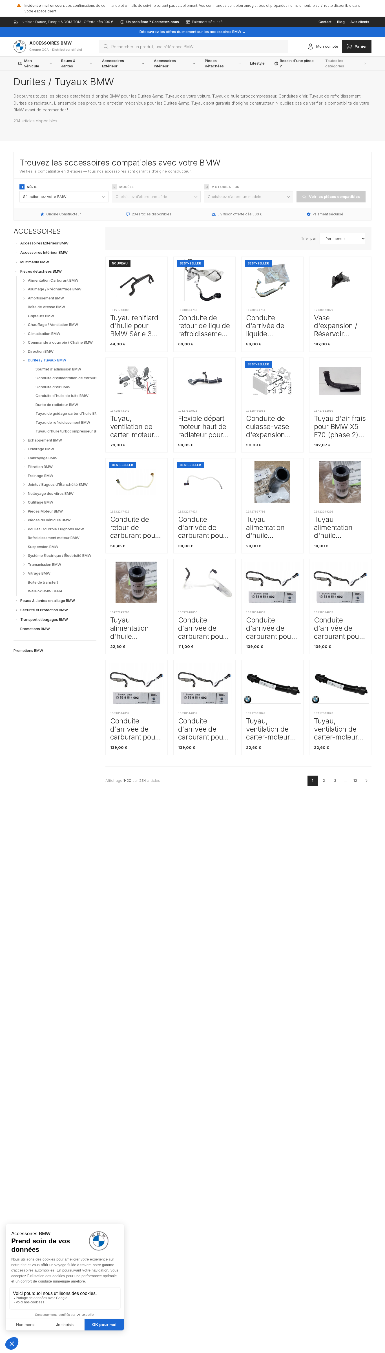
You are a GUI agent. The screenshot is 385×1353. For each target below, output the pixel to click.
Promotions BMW (28, 650)
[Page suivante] (366, 781)
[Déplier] (16, 243)
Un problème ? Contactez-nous (152, 22)
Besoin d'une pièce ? (297, 63)
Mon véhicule (31, 63)
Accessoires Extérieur (113, 63)
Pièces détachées (214, 63)
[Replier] (16, 271)
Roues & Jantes (68, 63)
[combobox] (193, 46)
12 (355, 780)
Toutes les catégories (334, 63)
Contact (324, 22)
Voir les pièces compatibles (334, 196)
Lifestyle (257, 63)
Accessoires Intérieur (165, 63)
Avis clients (359, 22)
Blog (341, 22)
